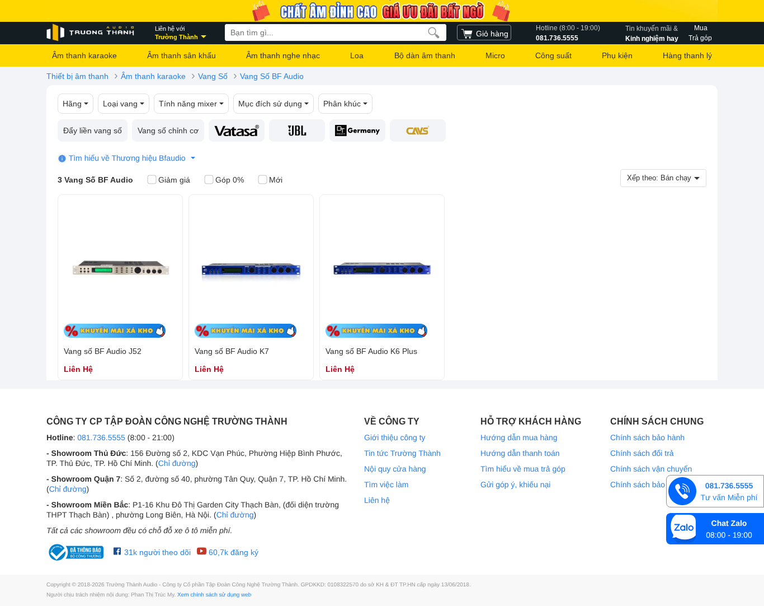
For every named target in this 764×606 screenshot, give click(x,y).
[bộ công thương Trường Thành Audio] (77, 552)
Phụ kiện (617, 55)
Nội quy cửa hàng (395, 468)
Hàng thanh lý (687, 55)
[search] (433, 32)
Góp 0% (229, 179)
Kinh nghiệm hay (651, 33)
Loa (357, 55)
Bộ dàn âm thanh (424, 55)
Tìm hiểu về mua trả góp (522, 468)
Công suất (553, 55)
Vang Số (213, 76)
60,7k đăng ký (232, 552)
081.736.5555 (568, 33)
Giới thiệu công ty (395, 437)
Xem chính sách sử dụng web (214, 595)
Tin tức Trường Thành (402, 453)
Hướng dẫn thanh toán (520, 453)
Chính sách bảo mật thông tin (661, 484)
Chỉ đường (177, 463)
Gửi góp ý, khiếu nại (515, 484)
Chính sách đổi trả (642, 453)
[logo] (91, 33)
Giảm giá (174, 179)
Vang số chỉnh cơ (168, 130)
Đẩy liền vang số (92, 130)
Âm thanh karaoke (84, 55)
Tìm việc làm (386, 484)
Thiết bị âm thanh (77, 76)
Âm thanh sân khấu (181, 55)
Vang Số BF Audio (272, 76)
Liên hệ (377, 500)
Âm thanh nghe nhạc (283, 55)
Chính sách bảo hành (647, 437)
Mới (275, 179)
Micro (495, 55)
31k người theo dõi (156, 552)
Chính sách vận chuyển (651, 468)
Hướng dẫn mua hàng (519, 437)
